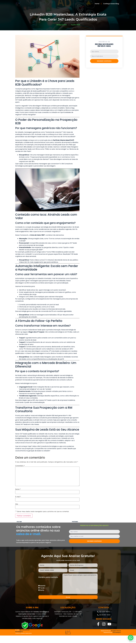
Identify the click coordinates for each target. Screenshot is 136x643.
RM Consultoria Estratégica (22, 630)
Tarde (42, 588)
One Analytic (117, 632)
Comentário (20, 465)
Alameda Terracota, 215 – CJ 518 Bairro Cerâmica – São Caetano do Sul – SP (68, 613)
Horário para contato (48, 577)
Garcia (118, 631)
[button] (130, 637)
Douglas (113, 631)
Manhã (42, 586)
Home (97, 4)
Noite (42, 590)
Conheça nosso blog (111, 4)
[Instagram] (104, 624)
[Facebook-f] (98, 624)
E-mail (18, 496)
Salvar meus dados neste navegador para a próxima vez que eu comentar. (43, 511)
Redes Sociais (62, 25)
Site (16, 504)
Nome (18, 489)
